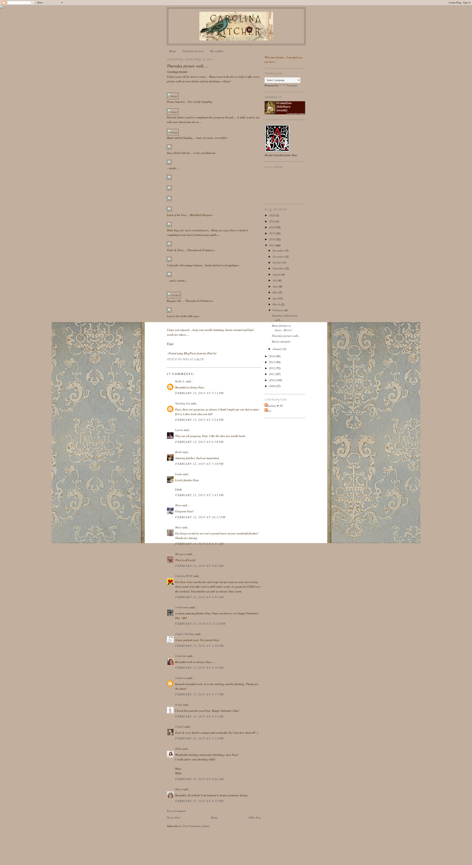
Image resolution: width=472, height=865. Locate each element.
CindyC (179, 726)
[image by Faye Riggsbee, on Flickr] (172, 96)
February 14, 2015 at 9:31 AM (199, 716)
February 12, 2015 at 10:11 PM (200, 517)
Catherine (181, 656)
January (278, 349)
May (275, 292)
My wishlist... (217, 51)
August (277, 274)
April (276, 298)
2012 (272, 368)
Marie (178, 789)
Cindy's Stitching (185, 634)
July (275, 280)
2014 (272, 356)
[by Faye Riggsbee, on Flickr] (169, 148)
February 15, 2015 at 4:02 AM (199, 779)
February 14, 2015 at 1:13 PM (199, 738)
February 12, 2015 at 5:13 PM (199, 393)
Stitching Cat (182, 403)
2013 (272, 362)
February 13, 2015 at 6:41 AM (199, 543)
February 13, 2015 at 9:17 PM (199, 694)
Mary (178, 527)
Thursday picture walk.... (286, 336)
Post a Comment (176, 811)
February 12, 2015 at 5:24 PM (199, 420)
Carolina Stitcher (236, 25)
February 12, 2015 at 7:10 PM (199, 464)
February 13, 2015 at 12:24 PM (200, 623)
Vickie (178, 704)
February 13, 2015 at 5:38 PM (199, 646)
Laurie (179, 430)
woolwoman (182, 607)
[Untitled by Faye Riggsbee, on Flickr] (174, 295)
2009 (272, 386)
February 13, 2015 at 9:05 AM (199, 566)
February (278, 310)
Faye (268, 411)
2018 (272, 227)
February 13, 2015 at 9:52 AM (199, 597)
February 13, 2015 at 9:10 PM (199, 667)
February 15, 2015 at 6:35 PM (199, 801)
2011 (272, 374)
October (278, 262)
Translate (291, 85)
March (277, 304)
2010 (272, 380)
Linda (178, 474)
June (276, 286)
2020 (272, 215)
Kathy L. (180, 381)
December (279, 250)
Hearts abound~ (281, 341)
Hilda (178, 748)
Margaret (180, 554)
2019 (272, 221)
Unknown (180, 678)
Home (172, 51)
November (279, 256)
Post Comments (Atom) (196, 826)
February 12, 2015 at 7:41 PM (199, 495)
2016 (272, 239)
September (279, 268)
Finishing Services (193, 51)
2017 (272, 233)
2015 (272, 245)
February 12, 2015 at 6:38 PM (199, 442)
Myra (178, 505)
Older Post (255, 817)
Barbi (178, 452)
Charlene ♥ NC (184, 576)
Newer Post (173, 817)
